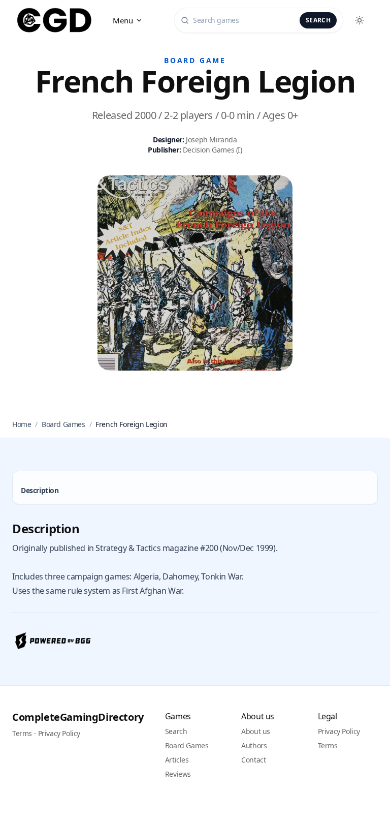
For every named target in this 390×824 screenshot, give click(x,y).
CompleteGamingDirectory (78, 717)
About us (255, 731)
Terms (22, 733)
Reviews (178, 774)
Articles (177, 760)
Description (40, 490)
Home (21, 424)
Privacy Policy (59, 733)
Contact (253, 760)
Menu (123, 20)
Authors (254, 745)
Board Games (63, 424)
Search (318, 20)
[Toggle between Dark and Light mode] (359, 20)
